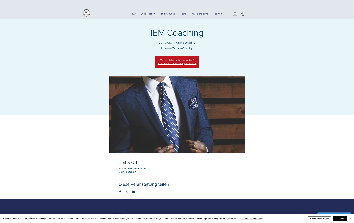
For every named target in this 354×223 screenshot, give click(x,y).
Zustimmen (340, 218)
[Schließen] (350, 218)
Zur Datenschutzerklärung (251, 218)
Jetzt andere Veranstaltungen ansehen (177, 63)
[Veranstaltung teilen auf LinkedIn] (133, 192)
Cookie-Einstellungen (319, 218)
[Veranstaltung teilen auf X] (127, 192)
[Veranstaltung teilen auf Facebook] (120, 192)
